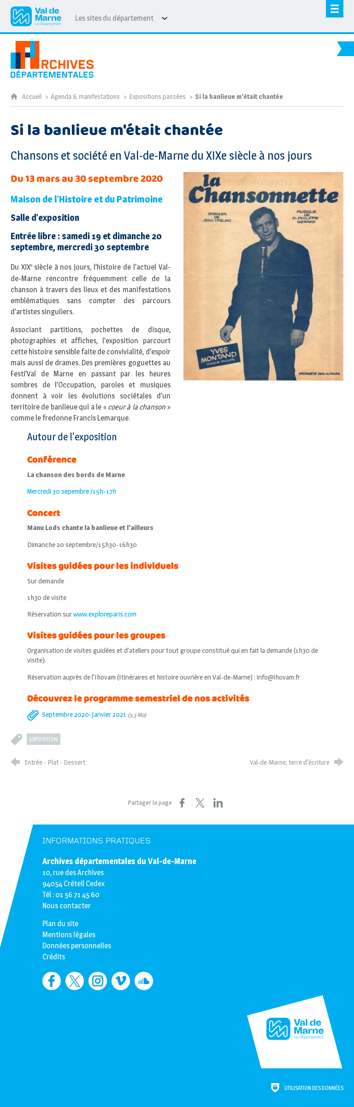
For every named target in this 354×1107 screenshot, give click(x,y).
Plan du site (60, 923)
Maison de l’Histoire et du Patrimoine (87, 199)
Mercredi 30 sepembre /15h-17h (71, 491)
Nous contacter (66, 905)
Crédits (53, 956)
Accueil (32, 96)
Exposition (44, 739)
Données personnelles (76, 945)
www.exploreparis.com (104, 614)
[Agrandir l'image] (263, 275)
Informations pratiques (96, 841)
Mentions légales (68, 934)
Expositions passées (157, 96)
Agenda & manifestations (85, 96)
